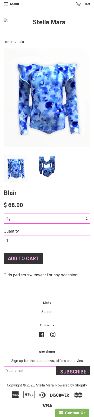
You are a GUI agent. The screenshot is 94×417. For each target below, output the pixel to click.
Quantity (11, 231)
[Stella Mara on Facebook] (41, 336)
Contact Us (74, 413)
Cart (86, 4)
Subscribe (73, 372)
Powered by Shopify (71, 385)
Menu (14, 4)
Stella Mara (45, 385)
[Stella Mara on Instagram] (52, 336)
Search (47, 312)
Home (8, 42)
